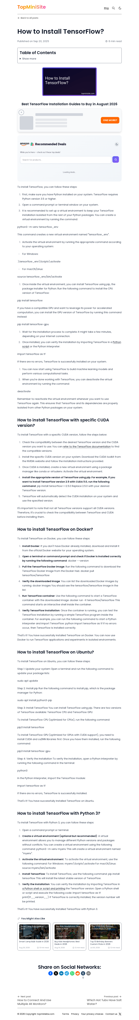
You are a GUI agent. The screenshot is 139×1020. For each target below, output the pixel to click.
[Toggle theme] (117, 144)
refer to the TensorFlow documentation (87, 446)
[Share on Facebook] (50, 973)
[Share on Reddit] (77, 973)
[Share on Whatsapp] (72, 973)
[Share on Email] (88, 973)
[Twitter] (120, 1014)
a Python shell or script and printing (43, 888)
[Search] (113, 8)
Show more (29, 58)
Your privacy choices (92, 1014)
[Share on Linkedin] (61, 973)
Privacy (75, 1014)
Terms (65, 1014)
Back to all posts (29, 17)
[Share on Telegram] (67, 973)
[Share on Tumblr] (83, 973)
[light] (120, 8)
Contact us (111, 1014)
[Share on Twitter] (56, 973)
